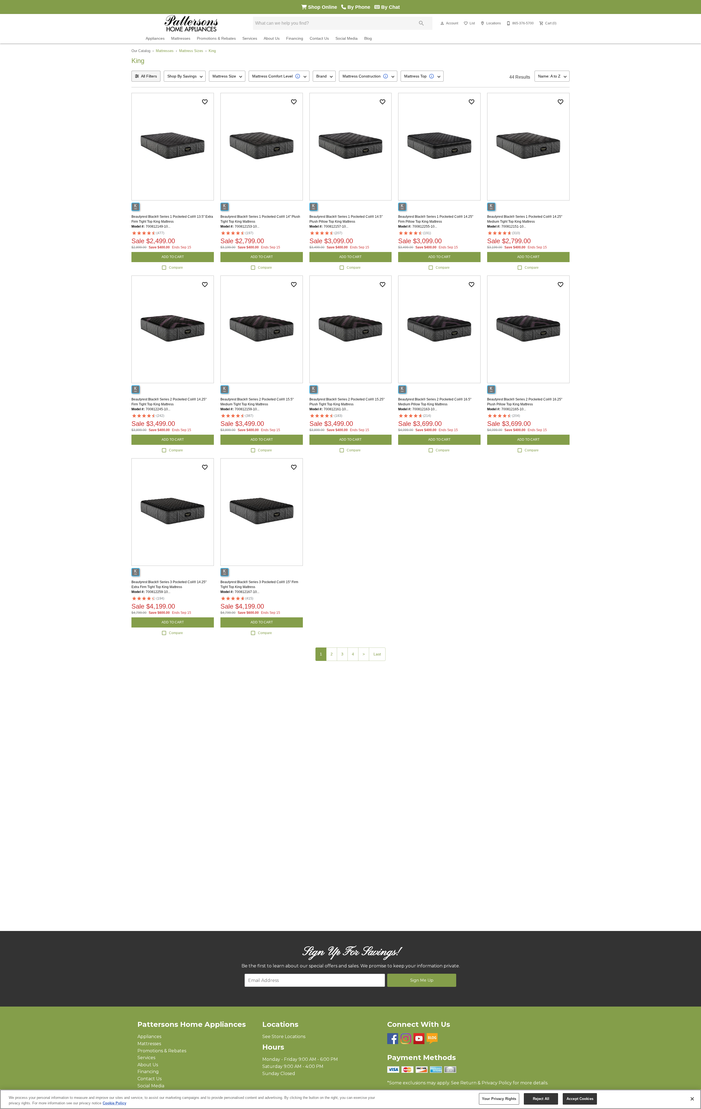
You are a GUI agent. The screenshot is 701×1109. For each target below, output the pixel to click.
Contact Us (319, 38)
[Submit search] (421, 23)
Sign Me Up (421, 980)
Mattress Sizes (191, 51)
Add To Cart (173, 257)
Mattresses (180, 38)
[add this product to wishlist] (204, 101)
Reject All (541, 1099)
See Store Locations (283, 1036)
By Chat (390, 7)
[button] (442, 23)
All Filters (149, 76)
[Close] (692, 1099)
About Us (272, 38)
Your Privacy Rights (499, 1099)
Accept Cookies (580, 1099)
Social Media (346, 38)
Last (377, 654)
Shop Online (324, 7)
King (212, 51)
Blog (368, 38)
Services (249, 38)
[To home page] (191, 23)
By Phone (360, 7)
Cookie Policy (114, 1103)
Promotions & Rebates (216, 38)
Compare (176, 268)
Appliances (155, 38)
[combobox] (185, 76)
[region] (350, 1099)
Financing (294, 38)
